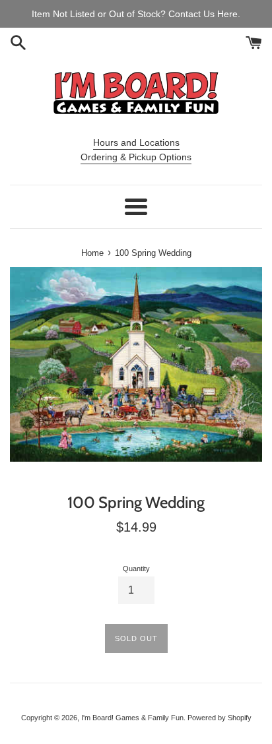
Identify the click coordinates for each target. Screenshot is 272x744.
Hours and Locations (136, 142)
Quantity (136, 569)
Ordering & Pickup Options (136, 157)
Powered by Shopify (219, 718)
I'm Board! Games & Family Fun (132, 718)
